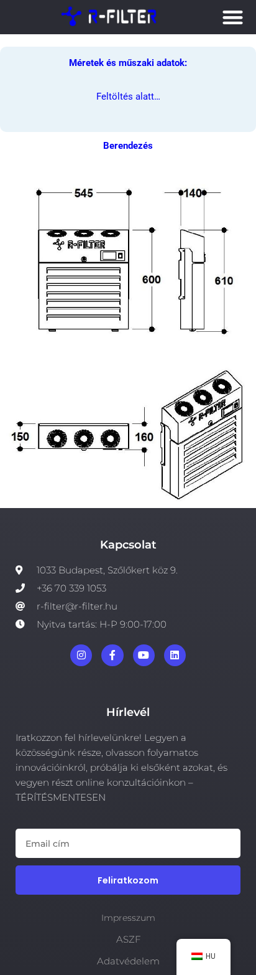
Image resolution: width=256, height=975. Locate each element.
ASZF (128, 939)
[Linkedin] (175, 655)
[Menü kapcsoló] (233, 17)
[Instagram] (81, 655)
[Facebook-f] (112, 655)
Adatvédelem (128, 961)
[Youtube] (144, 655)
